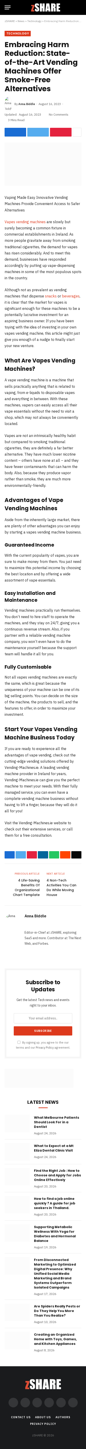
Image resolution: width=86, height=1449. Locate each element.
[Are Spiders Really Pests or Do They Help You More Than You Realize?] (17, 1312)
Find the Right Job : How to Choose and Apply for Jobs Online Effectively (57, 1175)
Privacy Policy (45, 1047)
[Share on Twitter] (38, 132)
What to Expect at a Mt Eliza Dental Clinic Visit (54, 1148)
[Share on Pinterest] (61, 132)
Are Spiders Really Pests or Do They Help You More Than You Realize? (57, 1311)
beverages (71, 296)
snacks (51, 296)
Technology (34, 21)
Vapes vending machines (25, 222)
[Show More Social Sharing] (77, 132)
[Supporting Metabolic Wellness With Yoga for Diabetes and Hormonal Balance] (17, 1233)
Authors (62, 1417)
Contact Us (21, 1417)
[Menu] (8, 7)
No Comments (58, 115)
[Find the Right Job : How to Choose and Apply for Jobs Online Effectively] (17, 1176)
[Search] (79, 7)
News (21, 21)
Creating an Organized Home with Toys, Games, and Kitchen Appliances (55, 1339)
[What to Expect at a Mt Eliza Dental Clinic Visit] (17, 1152)
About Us (43, 1417)
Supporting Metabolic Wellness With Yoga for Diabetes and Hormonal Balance (55, 1234)
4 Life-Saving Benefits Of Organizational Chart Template (26, 887)
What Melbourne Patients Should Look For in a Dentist (56, 1122)
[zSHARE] (45, 7)
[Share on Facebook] (15, 132)
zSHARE (10, 21)
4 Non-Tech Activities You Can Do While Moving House (61, 887)
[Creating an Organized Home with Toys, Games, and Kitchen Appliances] (17, 1340)
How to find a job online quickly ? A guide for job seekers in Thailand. (54, 1203)
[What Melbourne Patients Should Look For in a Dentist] (17, 1123)
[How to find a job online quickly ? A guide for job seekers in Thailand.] (17, 1204)
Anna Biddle (26, 104)
